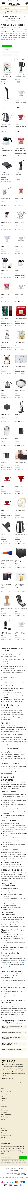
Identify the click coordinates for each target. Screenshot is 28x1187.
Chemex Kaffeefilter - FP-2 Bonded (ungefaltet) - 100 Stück (21, 367)
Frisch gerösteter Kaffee (6, 1092)
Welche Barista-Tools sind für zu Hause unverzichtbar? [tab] (11, 1037)
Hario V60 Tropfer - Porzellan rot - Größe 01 (7, 487)
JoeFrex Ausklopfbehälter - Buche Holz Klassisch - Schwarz (20, 561)
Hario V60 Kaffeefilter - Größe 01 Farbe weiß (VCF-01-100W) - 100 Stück (6, 295)
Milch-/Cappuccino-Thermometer (5, 199)
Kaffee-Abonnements (6, 1114)
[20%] (3, 467)
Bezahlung (3, 1133)
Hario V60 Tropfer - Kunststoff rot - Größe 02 (20, 487)
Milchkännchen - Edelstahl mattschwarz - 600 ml (21, 439)
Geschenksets (4, 1098)
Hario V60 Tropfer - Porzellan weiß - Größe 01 (20, 633)
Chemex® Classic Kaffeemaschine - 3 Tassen (6, 343)
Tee (2, 1096)
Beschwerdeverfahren (22, 1174)
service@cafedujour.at (8, 1078)
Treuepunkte (4, 1112)
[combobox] (14, 8)
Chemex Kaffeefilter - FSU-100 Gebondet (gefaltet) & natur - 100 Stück (20, 343)
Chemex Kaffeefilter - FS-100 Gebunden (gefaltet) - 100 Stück (20, 511)
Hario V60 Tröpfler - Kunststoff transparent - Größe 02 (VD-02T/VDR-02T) (20, 223)
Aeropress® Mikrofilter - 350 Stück (21, 319)
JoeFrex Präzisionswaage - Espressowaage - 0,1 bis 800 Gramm (21, 609)
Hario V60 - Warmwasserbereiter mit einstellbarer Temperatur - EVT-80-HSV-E (6, 391)
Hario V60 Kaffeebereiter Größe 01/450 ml (6, 149)
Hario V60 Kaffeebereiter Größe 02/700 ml (20, 271)
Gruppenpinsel (4, 100)
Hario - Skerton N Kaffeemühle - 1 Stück (6, 633)
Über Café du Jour (5, 1110)
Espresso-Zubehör (8, 791)
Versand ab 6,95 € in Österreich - (14, 1)
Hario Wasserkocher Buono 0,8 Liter (6, 125)
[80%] (3, 515)
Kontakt (3, 1128)
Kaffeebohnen (4, 1094)
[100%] (3, 79)
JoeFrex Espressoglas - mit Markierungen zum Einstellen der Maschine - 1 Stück (7, 585)
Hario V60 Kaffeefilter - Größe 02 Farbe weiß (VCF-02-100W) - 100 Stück (6, 75)
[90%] (17, 275)
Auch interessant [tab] (7, 46)
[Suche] (3, 8)
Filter (24, 60)
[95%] (3, 177)
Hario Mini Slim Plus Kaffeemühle (20, 173)
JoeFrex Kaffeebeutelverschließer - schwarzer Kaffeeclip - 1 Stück (7, 535)
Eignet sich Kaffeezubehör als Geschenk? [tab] (12, 1049)
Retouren (3, 1137)
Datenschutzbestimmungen (6, 1162)
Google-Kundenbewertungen (12, 13)
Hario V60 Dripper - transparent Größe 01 (20, 295)
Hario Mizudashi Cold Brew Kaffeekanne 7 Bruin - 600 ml (6, 223)
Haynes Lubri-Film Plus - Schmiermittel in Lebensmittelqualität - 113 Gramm (7, 561)
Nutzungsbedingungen (17, 1162)
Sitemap (3, 1119)
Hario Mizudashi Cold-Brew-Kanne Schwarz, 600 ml (20, 75)
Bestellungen (4, 1130)
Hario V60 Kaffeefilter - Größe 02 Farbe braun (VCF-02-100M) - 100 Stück (20, 149)
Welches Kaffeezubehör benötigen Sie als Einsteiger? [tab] (12, 1027)
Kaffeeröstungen (5, 1101)
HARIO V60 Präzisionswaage (5, 173)
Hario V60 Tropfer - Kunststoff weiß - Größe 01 (21, 247)
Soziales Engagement (6, 1117)
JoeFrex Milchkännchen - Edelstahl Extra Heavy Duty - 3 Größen (21, 535)
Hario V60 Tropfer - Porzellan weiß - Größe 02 (20, 101)
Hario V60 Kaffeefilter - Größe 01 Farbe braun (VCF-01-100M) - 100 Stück (20, 199)
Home (7, 20)
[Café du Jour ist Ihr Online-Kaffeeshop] (14, 4)
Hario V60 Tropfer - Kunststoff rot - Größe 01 (6, 511)
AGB (19, 1173)
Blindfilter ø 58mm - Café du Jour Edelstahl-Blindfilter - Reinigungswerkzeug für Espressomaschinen (21, 391)
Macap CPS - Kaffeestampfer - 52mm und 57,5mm (21, 415)
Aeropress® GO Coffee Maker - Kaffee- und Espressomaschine (6, 319)
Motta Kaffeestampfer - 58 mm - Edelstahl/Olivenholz (7, 609)
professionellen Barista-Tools (8, 39)
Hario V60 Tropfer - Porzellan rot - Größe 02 (21, 125)
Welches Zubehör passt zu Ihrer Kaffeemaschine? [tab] (9, 1043)
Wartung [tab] (15, 46)
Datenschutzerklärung (12, 1173)
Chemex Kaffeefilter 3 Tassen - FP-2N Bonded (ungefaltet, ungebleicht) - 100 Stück (21, 585)
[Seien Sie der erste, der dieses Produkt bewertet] (17, 79)
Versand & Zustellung (6, 1135)
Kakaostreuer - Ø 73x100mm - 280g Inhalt (5, 439)
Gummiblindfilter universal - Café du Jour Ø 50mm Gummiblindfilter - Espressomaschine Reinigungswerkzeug (6, 415)
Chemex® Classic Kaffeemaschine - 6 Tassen (6, 367)
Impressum (23, 1173)
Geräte (12, 20)
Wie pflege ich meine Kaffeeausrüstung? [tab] (11, 1032)
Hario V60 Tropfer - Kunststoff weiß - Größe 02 (7, 247)
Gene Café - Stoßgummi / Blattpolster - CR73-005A (21, 463)
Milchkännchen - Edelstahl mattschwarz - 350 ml (7, 463)
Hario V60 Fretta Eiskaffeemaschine (5, 271)
